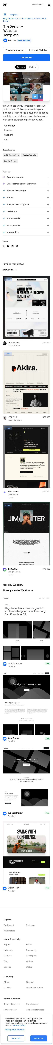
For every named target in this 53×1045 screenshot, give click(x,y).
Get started (38, 4)
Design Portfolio (29, 155)
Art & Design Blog (11, 155)
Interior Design (10, 161)
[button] (49, 4)
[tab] (26, 126)
